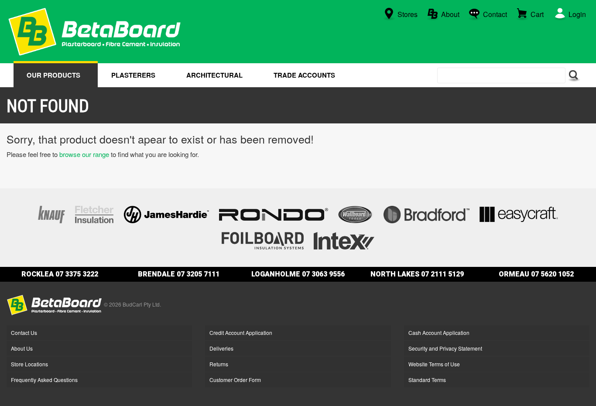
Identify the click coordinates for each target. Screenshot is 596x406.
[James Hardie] (166, 213)
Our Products (53, 75)
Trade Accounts (304, 75)
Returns (218, 364)
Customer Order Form (235, 379)
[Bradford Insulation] (426, 213)
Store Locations (29, 364)
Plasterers (133, 75)
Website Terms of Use (434, 364)
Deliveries (221, 348)
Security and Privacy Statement (445, 348)
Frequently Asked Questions (44, 379)
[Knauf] (51, 213)
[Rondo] (273, 213)
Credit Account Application (240, 332)
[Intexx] (343, 239)
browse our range (84, 154)
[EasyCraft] (518, 213)
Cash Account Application (438, 332)
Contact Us (24, 332)
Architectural (214, 75)
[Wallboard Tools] (356, 213)
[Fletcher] (94, 213)
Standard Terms (427, 379)
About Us (22, 348)
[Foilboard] (262, 239)
